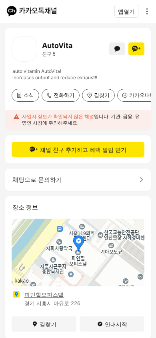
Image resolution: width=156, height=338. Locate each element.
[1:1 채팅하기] (117, 48)
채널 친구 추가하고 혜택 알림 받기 (83, 149)
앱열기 (126, 11)
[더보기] (145, 11)
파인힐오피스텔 (44, 294)
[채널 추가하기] (136, 48)
